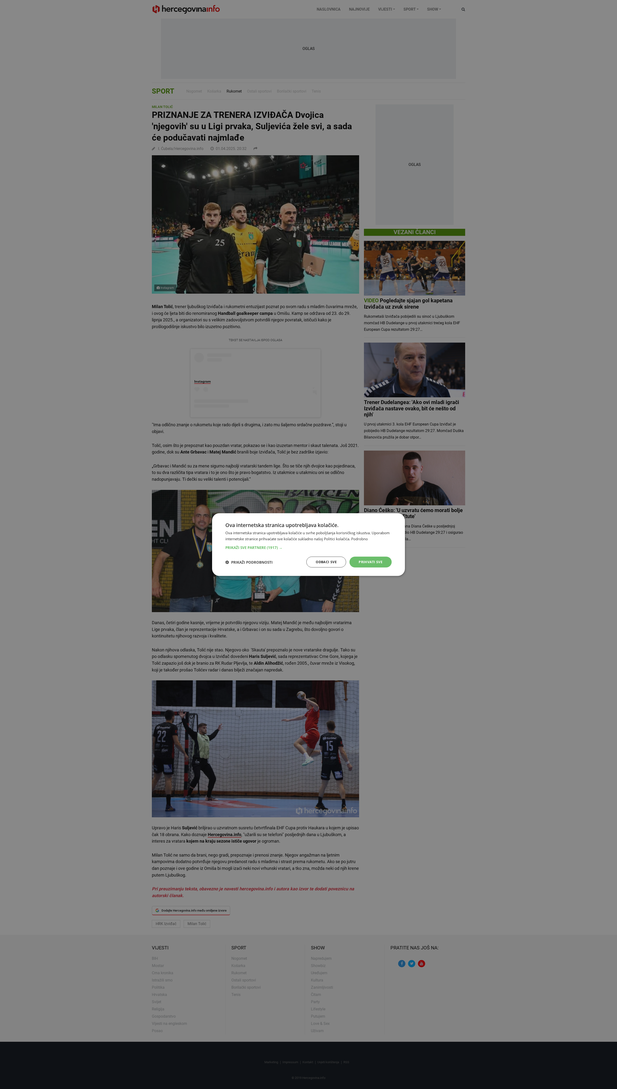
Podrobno (359, 538)
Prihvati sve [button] (370, 562)
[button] (308, 547)
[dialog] (308, 544)
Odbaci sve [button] (326, 562)
